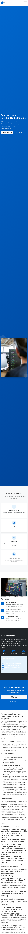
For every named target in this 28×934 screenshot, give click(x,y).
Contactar (19, 132)
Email (15, 697)
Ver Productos (7, 132)
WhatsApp (15, 701)
